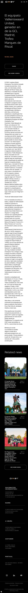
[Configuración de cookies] (1, 592)
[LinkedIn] (14, 575)
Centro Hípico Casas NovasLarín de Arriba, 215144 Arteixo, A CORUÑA (13, 529)
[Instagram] (6, 575)
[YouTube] (21, 575)
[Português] (26, 2)
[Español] (21, 2)
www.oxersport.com (12, 333)
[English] (23, 2)
